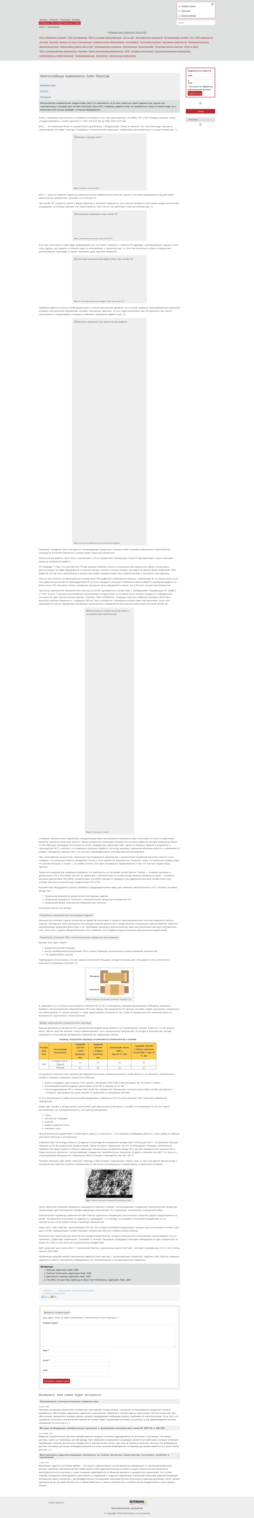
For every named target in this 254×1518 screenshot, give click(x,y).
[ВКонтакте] (43, 1297)
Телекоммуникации (85, 55)
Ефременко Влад (48, 85)
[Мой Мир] (52, 1297)
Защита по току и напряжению (76, 42)
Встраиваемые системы (176, 37)
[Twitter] (46, 1297)
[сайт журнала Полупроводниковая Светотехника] (115, 1502)
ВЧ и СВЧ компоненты (201, 37)
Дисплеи (54, 42)
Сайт (45, 1370)
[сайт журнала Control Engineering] (157, 1502)
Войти (42, 27)
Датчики (43, 42)
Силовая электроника (142, 51)
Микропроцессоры (49, 46)
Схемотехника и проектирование (56, 55)
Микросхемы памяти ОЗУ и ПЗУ (76, 46)
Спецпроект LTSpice (71, 23)
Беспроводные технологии (149, 37)
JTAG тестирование (77, 37)
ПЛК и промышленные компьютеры (58, 51)
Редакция (53, 19)
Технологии (102, 55)
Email (46, 1360)
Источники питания (150, 42)
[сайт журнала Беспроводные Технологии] (138, 1502)
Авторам (43, 19)
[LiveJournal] (55, 1297)
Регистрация (53, 27)
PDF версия (45, 97)
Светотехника (130, 46)
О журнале (65, 19)
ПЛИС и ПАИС (191, 46)
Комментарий (51, 1323)
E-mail (190, 82)
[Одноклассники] (49, 1297)
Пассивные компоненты (174, 42)
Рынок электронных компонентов (106, 51)
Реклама (76, 19)
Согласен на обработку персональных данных (200, 88)
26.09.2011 (48, 1290)
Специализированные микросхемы (172, 51)
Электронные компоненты (122, 55)
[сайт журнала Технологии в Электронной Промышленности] (93, 1502)
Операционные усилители (108, 46)
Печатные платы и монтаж (169, 46)
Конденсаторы (64, 1290)
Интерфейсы (132, 42)
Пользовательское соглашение (127, 1508)
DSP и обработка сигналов (52, 37)
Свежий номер (188, 6)
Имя (190, 76)
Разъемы (82, 51)
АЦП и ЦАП (128, 37)
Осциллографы (146, 46)
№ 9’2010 (44, 91)
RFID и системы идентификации (105, 37)
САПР (127, 51)
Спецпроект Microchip (50, 23)
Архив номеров (188, 15)
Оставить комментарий (54, 1293)
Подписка (185, 11)
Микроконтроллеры (198, 42)
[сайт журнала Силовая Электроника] (74, 1502)
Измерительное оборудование (109, 42)
